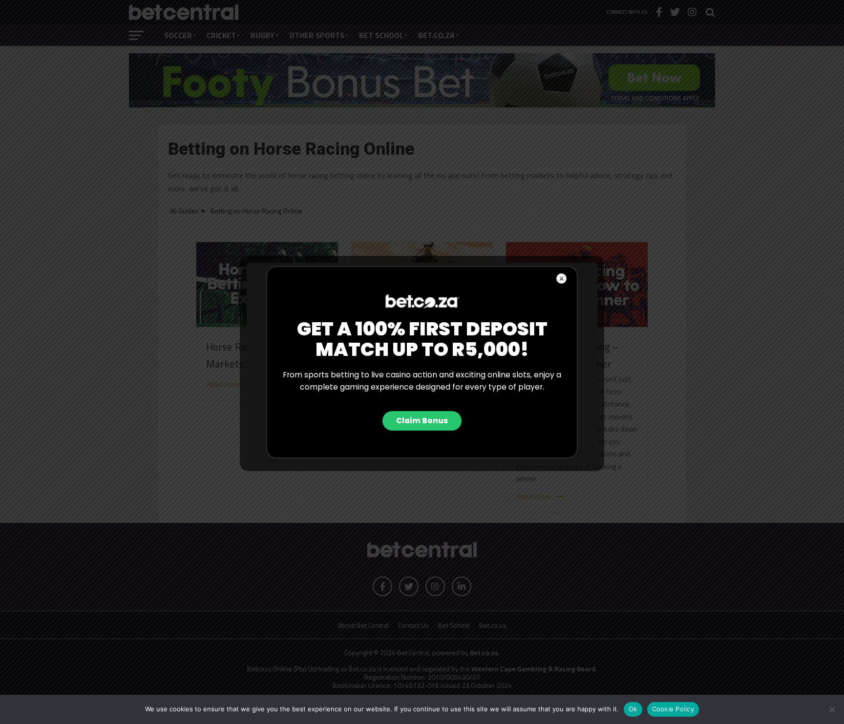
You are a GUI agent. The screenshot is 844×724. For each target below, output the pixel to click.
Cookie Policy (673, 709)
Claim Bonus (422, 420)
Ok (633, 709)
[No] (832, 709)
